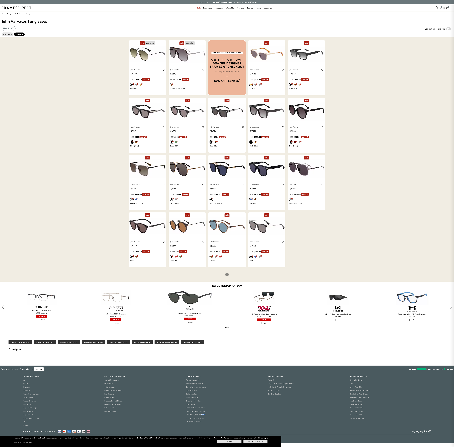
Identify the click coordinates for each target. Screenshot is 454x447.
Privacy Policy (204, 438)
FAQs (351, 383)
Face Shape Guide (356, 401)
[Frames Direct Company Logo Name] (16, 8)
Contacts (240, 8)
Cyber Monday (109, 387)
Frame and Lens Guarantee (195, 408)
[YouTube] (429, 431)
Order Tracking (191, 394)
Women (25, 383)
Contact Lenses (28, 397)
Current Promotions (111, 380)
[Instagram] (425, 431)
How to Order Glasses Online (360, 390)
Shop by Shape (28, 411)
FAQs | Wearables (356, 387)
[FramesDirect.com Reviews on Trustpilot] (359, 369)
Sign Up (39, 369)
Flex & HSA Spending (357, 418)
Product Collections (29, 401)
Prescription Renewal (193, 422)
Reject (229, 441)
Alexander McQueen (93, 342)
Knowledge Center (356, 380)
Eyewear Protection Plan (194, 383)
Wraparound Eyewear (167, 342)
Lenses (258, 8)
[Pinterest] (421, 431)
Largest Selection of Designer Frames (281, 383)
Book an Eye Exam (356, 415)
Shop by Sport (28, 415)
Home (4, 14)
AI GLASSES (8, 28)
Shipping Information (193, 401)
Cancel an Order (191, 390)
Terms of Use (219, 438)
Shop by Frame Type (30, 408)
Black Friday (108, 383)
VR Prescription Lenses (31, 418)
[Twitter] (417, 431)
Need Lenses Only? (356, 408)
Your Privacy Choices (193, 415)
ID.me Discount (109, 397)
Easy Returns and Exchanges (196, 387)
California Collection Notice (195, 411)
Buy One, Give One (274, 394)
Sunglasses (219, 8)
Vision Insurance (192, 397)
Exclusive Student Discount (113, 401)
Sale (199, 8)
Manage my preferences (23, 442)
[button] (451, 306)
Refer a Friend (109, 408)
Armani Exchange (142, 342)
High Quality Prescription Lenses (279, 387)
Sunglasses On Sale (193, 342)
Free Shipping (109, 394)
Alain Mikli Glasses (68, 342)
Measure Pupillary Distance (359, 397)
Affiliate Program (110, 411)
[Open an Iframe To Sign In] (444, 8)
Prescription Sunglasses (31, 394)
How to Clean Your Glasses (359, 394)
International (190, 404)
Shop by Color (28, 404)
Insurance (268, 8)
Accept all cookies (255, 441)
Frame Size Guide (356, 404)
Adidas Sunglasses (44, 342)
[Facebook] (413, 431)
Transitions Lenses (356, 411)
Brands (250, 8)
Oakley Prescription (20, 342)
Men (24, 380)
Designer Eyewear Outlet (113, 390)
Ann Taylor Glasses (118, 342)
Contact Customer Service (195, 418)
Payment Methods (192, 380)
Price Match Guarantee (112, 404)
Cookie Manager (261, 438)
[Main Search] (437, 7)
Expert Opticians (273, 390)
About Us (271, 380)
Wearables (230, 8)
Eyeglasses (207, 8)
